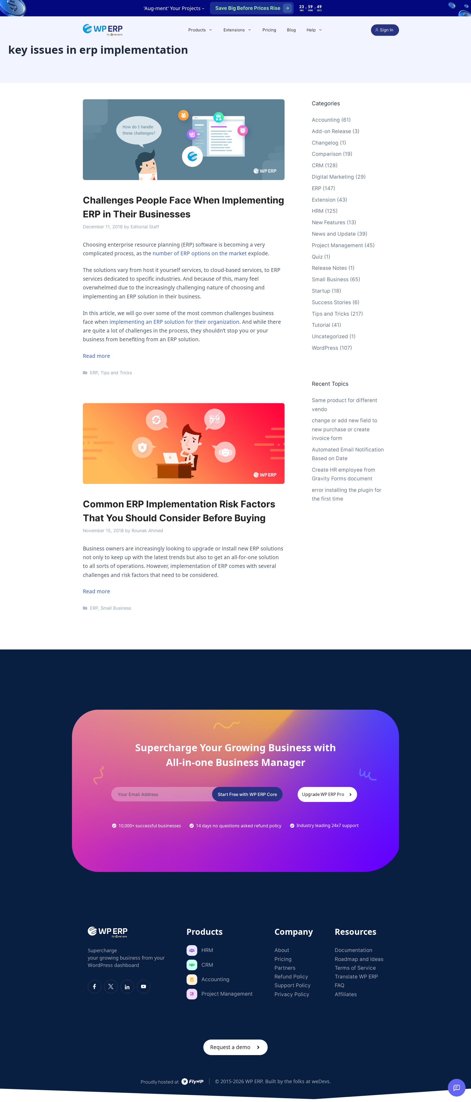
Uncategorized (330, 336)
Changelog (325, 143)
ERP (94, 372)
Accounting (326, 120)
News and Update (334, 234)
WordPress (325, 348)
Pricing (269, 29)
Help (311, 29)
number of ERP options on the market (200, 253)
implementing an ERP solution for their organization (174, 321)
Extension (324, 200)
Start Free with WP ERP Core (247, 794)
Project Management (337, 245)
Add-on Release (331, 131)
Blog (291, 29)
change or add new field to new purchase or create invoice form (344, 429)
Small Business (116, 608)
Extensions (234, 29)
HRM (318, 211)
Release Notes (329, 268)
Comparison (327, 154)
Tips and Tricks (116, 372)
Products (197, 29)
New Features (328, 222)
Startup (321, 291)
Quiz (317, 257)
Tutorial (321, 325)
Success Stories (331, 302)
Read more (96, 356)
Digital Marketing (333, 177)
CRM (318, 165)
